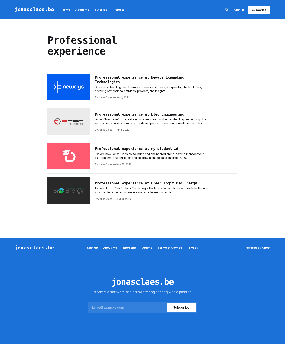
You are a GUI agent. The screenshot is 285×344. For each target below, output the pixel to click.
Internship (129, 247)
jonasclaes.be (34, 9)
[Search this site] (227, 10)
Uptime (147, 247)
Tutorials (101, 9)
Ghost (266, 247)
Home (66, 9)
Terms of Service (170, 247)
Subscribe (259, 10)
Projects (118, 9)
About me (82, 9)
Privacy (192, 247)
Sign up (92, 247)
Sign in (239, 9)
